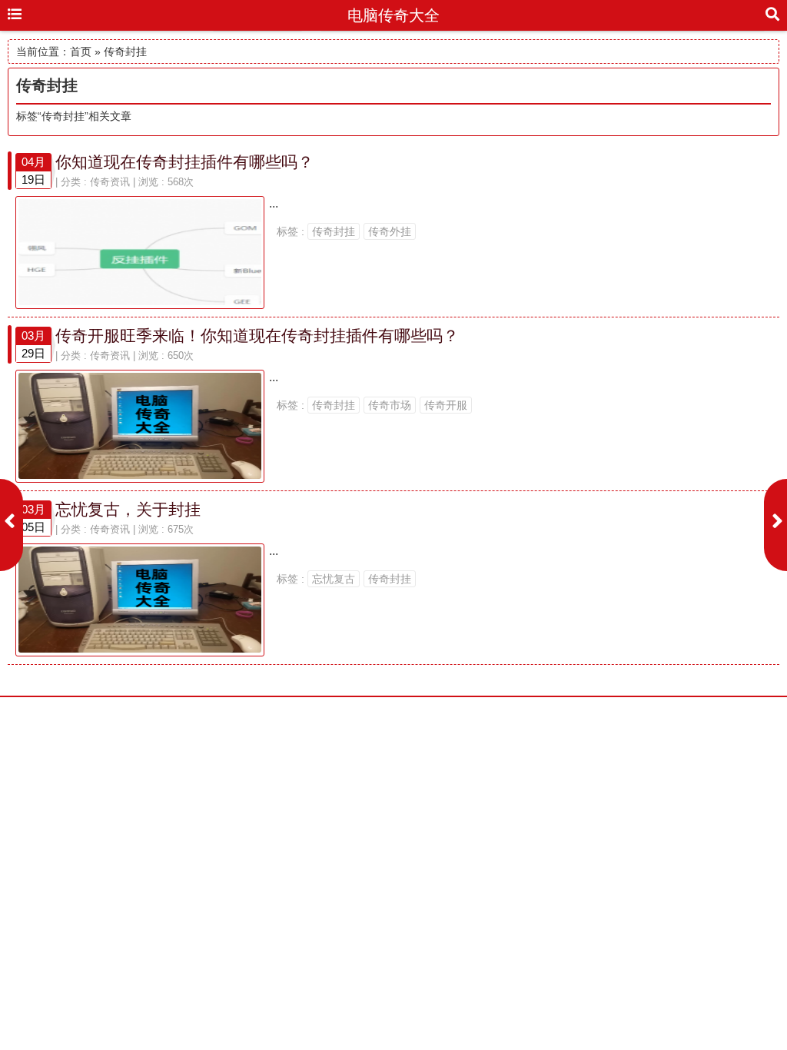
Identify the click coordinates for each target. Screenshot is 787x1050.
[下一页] (775, 525)
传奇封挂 (333, 231)
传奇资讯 (110, 182)
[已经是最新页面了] (11, 525)
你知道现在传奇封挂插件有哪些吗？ (184, 162)
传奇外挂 (389, 231)
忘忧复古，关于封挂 (128, 509)
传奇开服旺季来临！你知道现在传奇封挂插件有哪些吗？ (257, 335)
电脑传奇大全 (393, 15)
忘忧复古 (333, 579)
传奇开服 (445, 405)
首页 (80, 51)
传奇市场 (389, 405)
